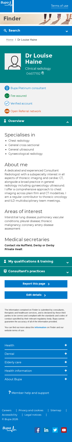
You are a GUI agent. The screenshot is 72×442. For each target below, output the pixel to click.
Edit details (34, 295)
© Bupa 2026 (10, 419)
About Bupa (13, 379)
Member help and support (30, 393)
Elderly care (13, 362)
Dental (9, 354)
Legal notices (33, 414)
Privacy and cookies (31, 410)
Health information (18, 371)
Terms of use (59, 6)
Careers (6, 410)
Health (9, 345)
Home (9, 39)
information (40, 327)
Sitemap (55, 410)
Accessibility (9, 414)
